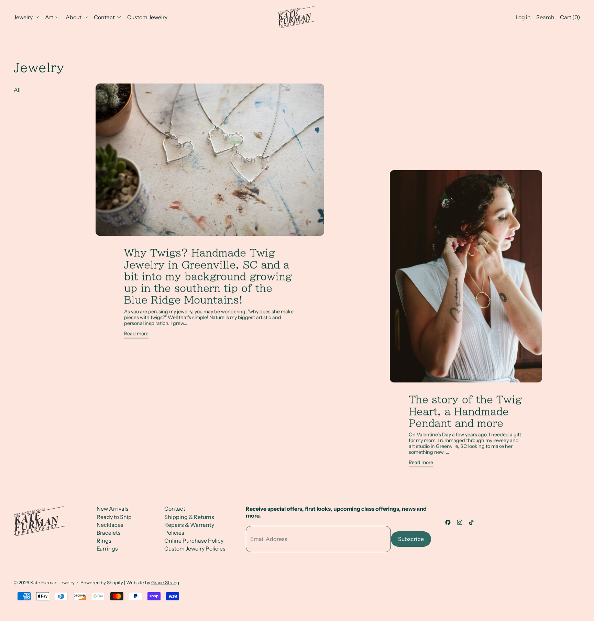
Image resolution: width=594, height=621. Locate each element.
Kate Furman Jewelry (52, 582)
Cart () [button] (570, 17)
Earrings (107, 548)
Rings (104, 540)
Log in (523, 17)
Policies (174, 532)
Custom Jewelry (147, 17)
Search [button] (545, 17)
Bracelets (109, 532)
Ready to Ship (114, 516)
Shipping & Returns (189, 516)
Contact (174, 508)
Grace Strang (165, 582)
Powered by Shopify (101, 582)
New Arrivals (113, 508)
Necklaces (110, 524)
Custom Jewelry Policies (195, 548)
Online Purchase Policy (193, 540)
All (17, 89)
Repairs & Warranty (189, 524)
